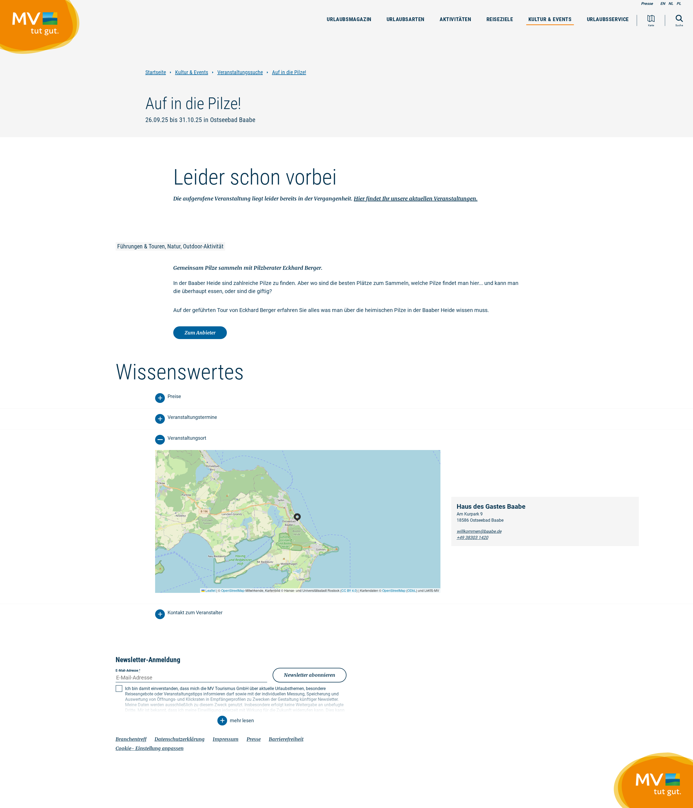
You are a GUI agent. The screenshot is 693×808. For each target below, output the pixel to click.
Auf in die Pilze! (289, 72)
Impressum (225, 739)
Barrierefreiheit (286, 739)
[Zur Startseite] (42, 29)
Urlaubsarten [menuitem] (405, 19)
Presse (647, 3)
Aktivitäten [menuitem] (455, 19)
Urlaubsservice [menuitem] (608, 19)
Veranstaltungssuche (240, 72)
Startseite (155, 72)
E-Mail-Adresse (128, 670)
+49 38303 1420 (472, 537)
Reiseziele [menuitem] (499, 19)
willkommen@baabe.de (479, 531)
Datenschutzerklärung (180, 739)
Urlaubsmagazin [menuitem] (349, 19)
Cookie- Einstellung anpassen (150, 748)
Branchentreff (131, 739)
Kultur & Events (191, 72)
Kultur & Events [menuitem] (550, 19)
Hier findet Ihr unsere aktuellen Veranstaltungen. (416, 198)
